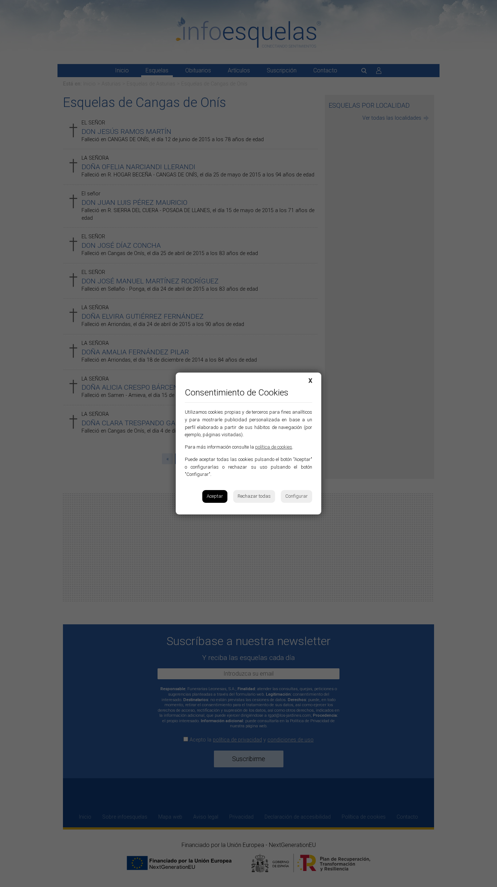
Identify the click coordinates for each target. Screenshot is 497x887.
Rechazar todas (254, 496)
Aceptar (215, 496)
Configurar (296, 496)
